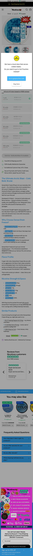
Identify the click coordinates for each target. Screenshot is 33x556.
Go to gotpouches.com (16, 78)
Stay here (16, 84)
